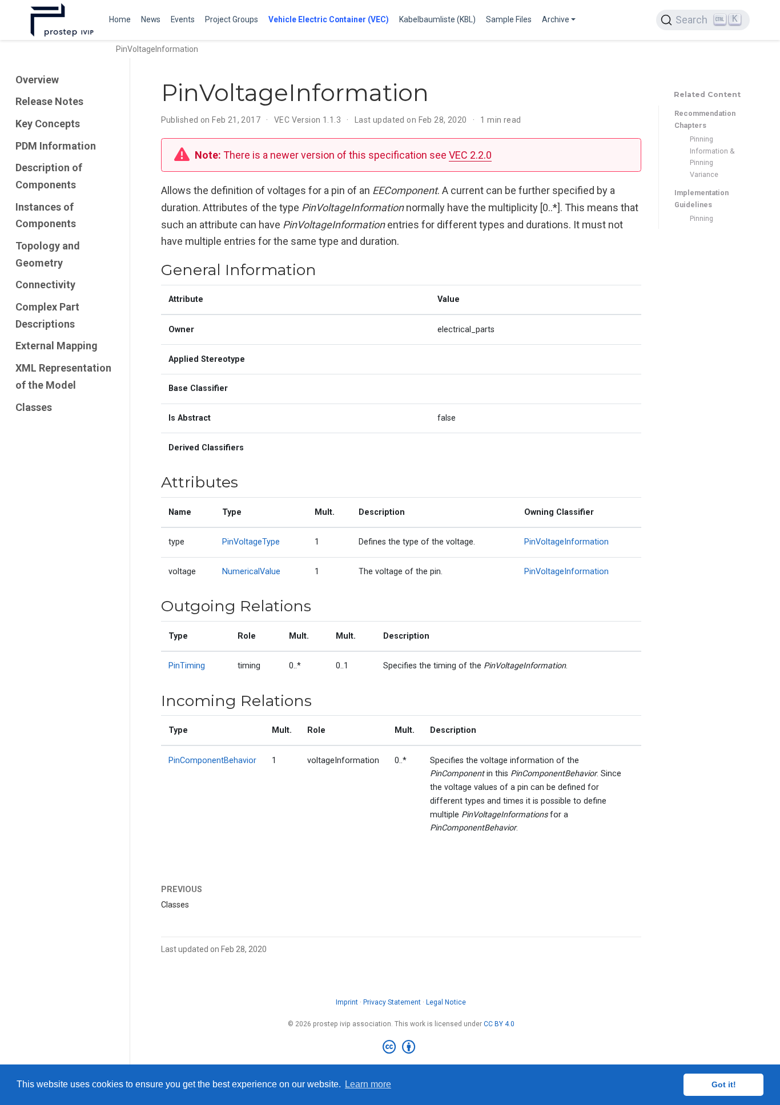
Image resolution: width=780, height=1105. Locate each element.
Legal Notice (446, 1002)
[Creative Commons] (401, 1047)
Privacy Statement (392, 1002)
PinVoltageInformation (566, 542)
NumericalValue (251, 571)
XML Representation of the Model (63, 376)
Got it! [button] (723, 1084)
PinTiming (186, 666)
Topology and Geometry (47, 254)
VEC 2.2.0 (470, 155)
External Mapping (56, 346)
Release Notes (49, 101)
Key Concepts (47, 124)
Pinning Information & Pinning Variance (712, 157)
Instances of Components (45, 215)
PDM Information (55, 146)
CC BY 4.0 (499, 1024)
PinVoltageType (251, 542)
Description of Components (48, 176)
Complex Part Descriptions (47, 315)
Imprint (347, 1002)
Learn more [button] (368, 1084)
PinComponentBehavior (212, 760)
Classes (33, 407)
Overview (37, 80)
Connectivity (45, 285)
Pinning (701, 218)
